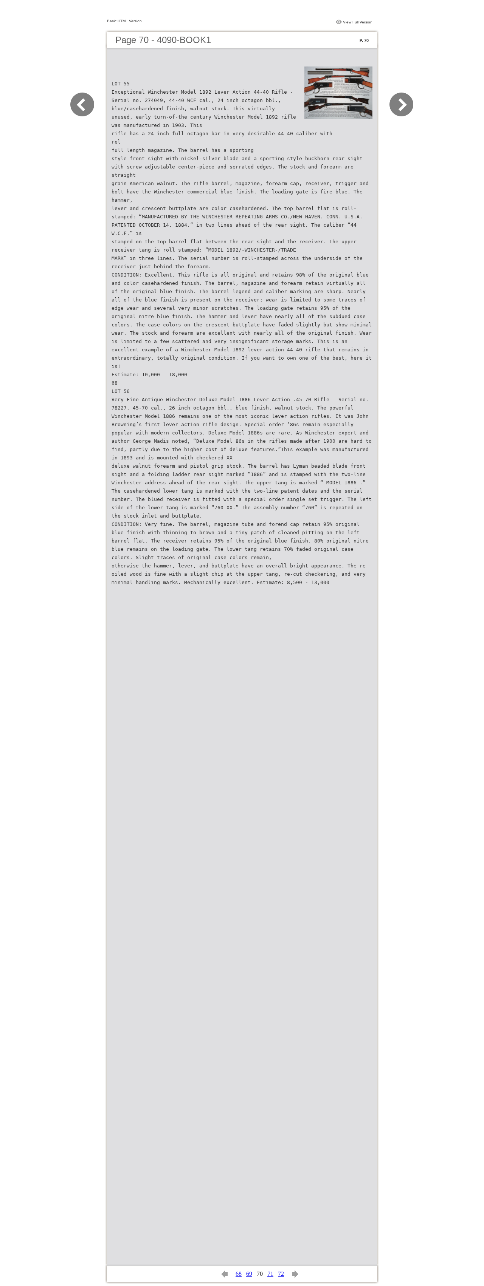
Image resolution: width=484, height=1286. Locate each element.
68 (239, 1274)
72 (281, 1274)
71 (270, 1274)
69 (249, 1274)
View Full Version (357, 22)
